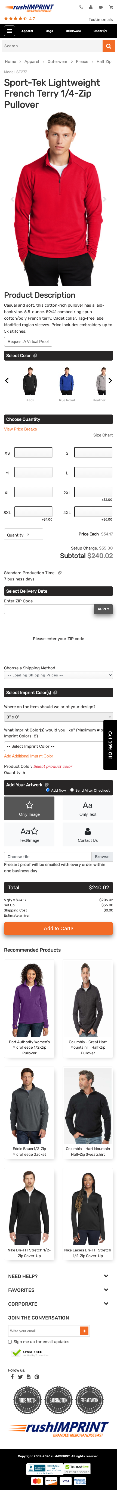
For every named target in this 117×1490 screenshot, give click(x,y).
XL (7, 492)
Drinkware (73, 31)
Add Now (58, 790)
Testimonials (101, 19)
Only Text (87, 809)
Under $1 (100, 31)
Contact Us (88, 840)
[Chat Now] (101, 7)
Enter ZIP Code (18, 601)
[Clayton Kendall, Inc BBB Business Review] (45, 1474)
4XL (67, 512)
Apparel (27, 31)
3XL (7, 512)
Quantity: (15, 535)
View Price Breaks (20, 429)
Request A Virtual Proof (28, 341)
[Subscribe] (84, 1331)
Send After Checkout (92, 790)
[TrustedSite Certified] (30, 1353)
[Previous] (12, 199)
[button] (110, 745)
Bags (49, 31)
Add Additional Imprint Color (28, 756)
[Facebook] (12, 1377)
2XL (67, 492)
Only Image (29, 814)
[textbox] (58, 746)
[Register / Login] (91, 7)
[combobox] (58, 717)
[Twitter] (20, 1377)
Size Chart (103, 435)
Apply (103, 609)
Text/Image (29, 835)
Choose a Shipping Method (29, 668)
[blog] (28, 1377)
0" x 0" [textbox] (13, 717)
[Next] (105, 199)
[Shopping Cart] (111, 7)
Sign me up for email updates (41, 1341)
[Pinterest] (37, 1377)
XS (7, 453)
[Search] (109, 46)
